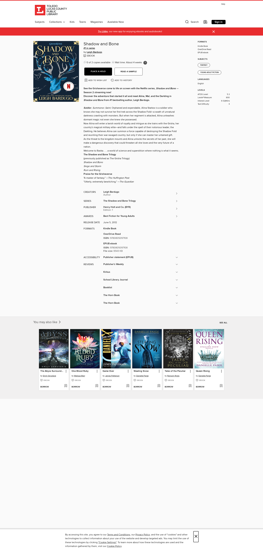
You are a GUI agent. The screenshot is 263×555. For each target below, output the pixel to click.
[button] (191, 23)
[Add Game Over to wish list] (128, 386)
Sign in (219, 22)
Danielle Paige (142, 376)
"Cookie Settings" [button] (107, 542)
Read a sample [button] (129, 71)
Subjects (40, 22)
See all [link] (223, 322)
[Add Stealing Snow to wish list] (159, 386)
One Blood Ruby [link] (80, 371)
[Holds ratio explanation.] (145, 63)
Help (223, 4)
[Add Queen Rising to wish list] (221, 386)
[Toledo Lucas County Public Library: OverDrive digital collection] (51, 10)
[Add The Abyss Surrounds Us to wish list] (66, 386)
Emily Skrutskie (49, 376)
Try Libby (103, 31)
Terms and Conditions (118, 534)
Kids (72, 22)
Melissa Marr (79, 376)
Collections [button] (56, 22)
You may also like (45, 322)
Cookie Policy (114, 546)
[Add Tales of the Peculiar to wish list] (190, 386)
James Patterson (112, 376)
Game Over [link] (108, 371)
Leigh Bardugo (94, 52)
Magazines (97, 22)
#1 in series (89, 48)
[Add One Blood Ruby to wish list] (97, 386)
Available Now (115, 22)
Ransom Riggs (173, 376)
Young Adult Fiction (209, 72)
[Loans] (205, 23)
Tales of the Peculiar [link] (175, 371)
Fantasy (203, 65)
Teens (82, 22)
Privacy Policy (142, 534)
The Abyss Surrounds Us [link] (52, 371)
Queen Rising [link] (203, 371)
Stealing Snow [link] (141, 371)
